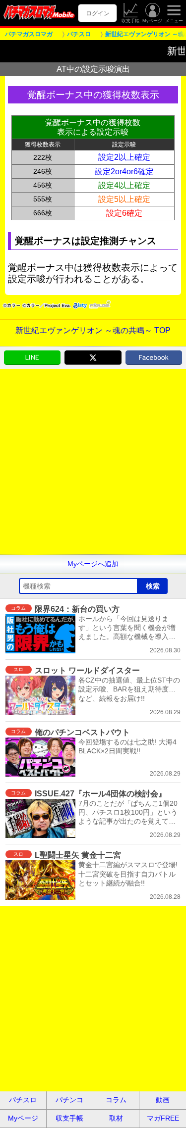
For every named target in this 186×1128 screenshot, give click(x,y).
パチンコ (69, 1100)
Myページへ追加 (93, 564)
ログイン (98, 13)
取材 (116, 1118)
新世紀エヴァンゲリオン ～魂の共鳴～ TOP (93, 330)
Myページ (152, 20)
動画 (163, 1100)
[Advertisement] (93, 461)
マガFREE (163, 1118)
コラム (116, 1100)
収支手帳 (130, 20)
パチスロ (23, 1100)
